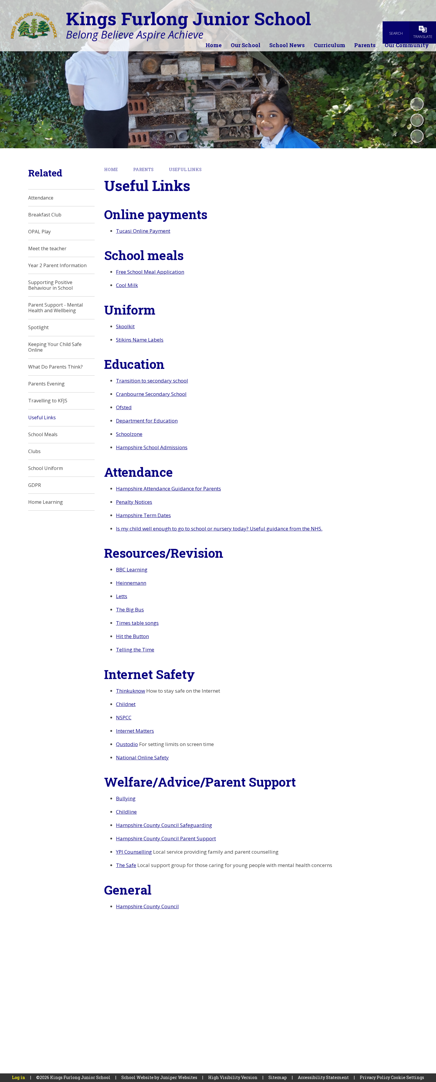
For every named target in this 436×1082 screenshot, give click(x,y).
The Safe (126, 865)
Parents (143, 169)
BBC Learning (131, 569)
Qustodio (127, 744)
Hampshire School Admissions (151, 447)
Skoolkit (125, 326)
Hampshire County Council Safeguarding (164, 825)
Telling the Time (135, 649)
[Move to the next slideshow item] (417, 136)
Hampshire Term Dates (143, 515)
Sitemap (277, 1077)
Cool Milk (127, 285)
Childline (126, 811)
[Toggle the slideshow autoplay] (417, 104)
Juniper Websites (178, 1077)
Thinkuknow (130, 690)
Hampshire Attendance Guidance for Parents (168, 488)
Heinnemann (131, 582)
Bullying (126, 798)
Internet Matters (135, 730)
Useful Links (185, 169)
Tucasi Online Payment (143, 230)
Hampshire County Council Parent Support (166, 838)
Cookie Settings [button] (407, 1077)
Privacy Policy (375, 1077)
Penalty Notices (134, 501)
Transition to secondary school (152, 380)
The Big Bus (130, 609)
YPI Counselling (134, 851)
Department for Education (147, 420)
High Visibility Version (232, 1077)
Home (111, 169)
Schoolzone (129, 434)
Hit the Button (132, 636)
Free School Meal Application (150, 271)
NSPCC (123, 717)
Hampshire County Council (147, 906)
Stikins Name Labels (139, 339)
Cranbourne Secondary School (151, 394)
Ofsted (124, 407)
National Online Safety (142, 757)
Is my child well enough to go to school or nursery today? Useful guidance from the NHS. (219, 528)
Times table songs (137, 622)
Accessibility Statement (323, 1077)
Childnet (126, 704)
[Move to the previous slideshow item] (417, 120)
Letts (121, 596)
